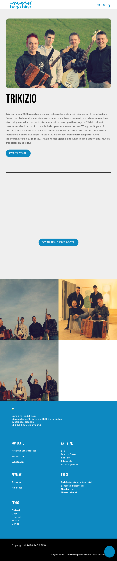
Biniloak (16, 520)
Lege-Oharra (57, 554)
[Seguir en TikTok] (44, 430)
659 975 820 (19, 424)
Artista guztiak (69, 464)
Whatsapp (18, 461)
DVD (14, 513)
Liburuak (17, 517)
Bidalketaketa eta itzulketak (77, 482)
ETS (63, 450)
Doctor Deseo (69, 454)
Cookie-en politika (75, 554)
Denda (15, 523)
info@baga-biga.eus (23, 421)
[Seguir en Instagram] (20, 430)
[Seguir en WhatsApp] (38, 430)
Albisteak (17, 487)
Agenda (16, 482)
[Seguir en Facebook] (32, 430)
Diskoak (16, 510)
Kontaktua (18, 456)
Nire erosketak (69, 492)
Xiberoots (66, 461)
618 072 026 (34, 424)
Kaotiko (65, 457)
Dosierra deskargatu (58, 242)
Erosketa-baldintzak (72, 485)
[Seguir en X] (26, 430)
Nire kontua (67, 489)
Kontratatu (18, 153)
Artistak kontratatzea (24, 450)
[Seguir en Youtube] (14, 430)
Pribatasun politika (95, 554)
